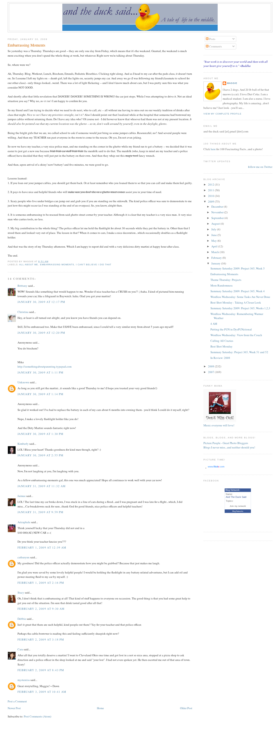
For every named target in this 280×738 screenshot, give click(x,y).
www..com (216, 466)
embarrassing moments (57, 264)
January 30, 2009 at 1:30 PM (40, 434)
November (217, 212)
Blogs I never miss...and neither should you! (229, 447)
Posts (211, 39)
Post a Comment (17, 701)
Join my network (238, 506)
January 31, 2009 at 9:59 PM (40, 512)
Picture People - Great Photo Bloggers (225, 443)
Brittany (22, 286)
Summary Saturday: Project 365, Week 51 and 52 (239, 352)
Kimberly (23, 444)
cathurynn (24, 557)
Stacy (21, 592)
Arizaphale (24, 522)
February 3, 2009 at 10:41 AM (42, 692)
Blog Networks (237, 511)
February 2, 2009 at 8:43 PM (41, 670)
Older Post (186, 708)
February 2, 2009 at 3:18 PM (41, 639)
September (217, 218)
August (215, 224)
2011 (211, 190)
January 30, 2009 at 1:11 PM (40, 372)
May (214, 241)
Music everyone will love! (218, 425)
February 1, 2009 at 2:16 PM (41, 583)
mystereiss (24, 680)
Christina (23, 312)
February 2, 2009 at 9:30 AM (41, 609)
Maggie (232, 83)
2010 (211, 196)
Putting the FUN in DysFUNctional (231, 329)
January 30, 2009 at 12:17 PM (41, 302)
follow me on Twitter (260, 167)
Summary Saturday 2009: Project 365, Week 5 (237, 268)
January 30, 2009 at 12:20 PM (41, 333)
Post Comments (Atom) (37, 716)
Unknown (23, 382)
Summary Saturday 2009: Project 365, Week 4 (237, 291)
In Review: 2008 (220, 358)
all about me (28, 264)
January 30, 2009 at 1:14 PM (40, 394)
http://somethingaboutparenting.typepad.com (45, 366)
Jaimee (22, 496)
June (214, 235)
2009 (211, 201)
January (216, 263)
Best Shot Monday (221, 346)
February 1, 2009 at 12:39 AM (42, 547)
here (213, 149)
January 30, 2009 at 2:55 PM (40, 455)
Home (100, 708)
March (215, 252)
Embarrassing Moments (26, 45)
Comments (215, 46)
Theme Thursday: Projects (225, 280)
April (214, 246)
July (214, 229)
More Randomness (221, 285)
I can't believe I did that (93, 264)
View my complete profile (222, 114)
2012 (211, 184)
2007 (211, 372)
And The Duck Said (236, 497)
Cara (20, 649)
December (217, 206)
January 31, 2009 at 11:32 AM (42, 486)
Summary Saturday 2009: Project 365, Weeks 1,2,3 (240, 308)
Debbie (22, 619)
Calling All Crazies (221, 341)
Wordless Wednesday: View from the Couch (236, 335)
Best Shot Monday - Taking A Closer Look (235, 302)
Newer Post (14, 708)
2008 (211, 366)
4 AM (213, 324)
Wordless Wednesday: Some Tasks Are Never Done (240, 297)
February (216, 258)
